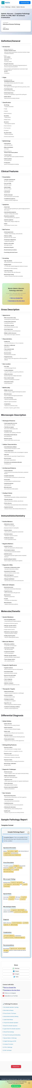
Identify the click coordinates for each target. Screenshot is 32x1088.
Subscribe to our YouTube (11, 995)
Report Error (16, 1066)
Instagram (17, 974)
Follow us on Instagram (10, 993)
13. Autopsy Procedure (8, 1044)
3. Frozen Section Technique (9, 1013)
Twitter (17, 976)
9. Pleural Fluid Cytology (8, 1031)
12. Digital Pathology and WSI (9, 1041)
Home (2, 7)
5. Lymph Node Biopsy (8, 1019)
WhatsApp (17, 968)
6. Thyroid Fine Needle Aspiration (10, 1022)
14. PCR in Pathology (7, 1047)
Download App (25, 2)
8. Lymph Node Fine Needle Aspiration (11, 1028)
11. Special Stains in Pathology (10, 1038)
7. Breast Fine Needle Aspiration (10, 1025)
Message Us (17, 1086)
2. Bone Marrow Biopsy (8, 1010)
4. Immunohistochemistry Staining (10, 1016)
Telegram (17, 971)
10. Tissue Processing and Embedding (11, 1034)
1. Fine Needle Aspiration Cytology (10, 1007)
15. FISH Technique (7, 1050)
